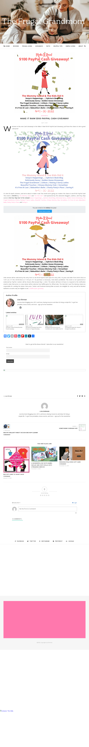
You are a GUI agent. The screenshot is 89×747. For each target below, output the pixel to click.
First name (9, 347)
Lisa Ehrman (8, 396)
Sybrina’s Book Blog (49, 198)
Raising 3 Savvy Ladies (27, 200)
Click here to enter (44, 211)
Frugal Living (27, 46)
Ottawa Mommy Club (53, 200)
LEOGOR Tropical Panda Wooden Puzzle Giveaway (14, 328)
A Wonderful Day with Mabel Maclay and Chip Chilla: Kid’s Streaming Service (41, 465)
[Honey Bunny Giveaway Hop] (82, 427)
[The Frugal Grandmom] (44, 619)
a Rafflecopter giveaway (36, 288)
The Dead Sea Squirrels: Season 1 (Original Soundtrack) (73, 328)
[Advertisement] (15, 569)
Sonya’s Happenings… (36, 198)
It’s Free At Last (73, 200)
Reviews (16, 46)
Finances (61, 324)
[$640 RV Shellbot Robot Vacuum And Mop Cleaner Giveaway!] (6, 426)
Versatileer (63, 200)
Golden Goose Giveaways (74, 198)
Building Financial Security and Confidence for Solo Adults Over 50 (54, 328)
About (81, 46)
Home (8, 46)
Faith (48, 46)
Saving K (24, 202)
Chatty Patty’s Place (13, 202)
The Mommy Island (25, 196)
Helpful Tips (57, 46)
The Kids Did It (39, 196)
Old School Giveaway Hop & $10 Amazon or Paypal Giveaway (33, 328)
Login (75, 502)
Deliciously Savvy (61, 198)
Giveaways (39, 46)
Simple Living (70, 46)
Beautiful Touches (40, 200)
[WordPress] (20, 307)
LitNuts (17, 200)
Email (7, 354)
